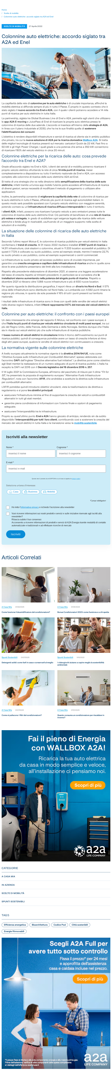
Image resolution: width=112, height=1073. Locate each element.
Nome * (9, 447)
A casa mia (7, 607)
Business (32, 492)
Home (4, 10)
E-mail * (10, 462)
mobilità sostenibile (85, 423)
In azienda (8, 885)
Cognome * (62, 447)
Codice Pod (60, 925)
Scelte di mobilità (11, 13)
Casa (15, 492)
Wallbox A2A (90, 140)
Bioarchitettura (40, 925)
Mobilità (51, 492)
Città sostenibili (80, 925)
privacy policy (76, 478)
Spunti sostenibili (9, 657)
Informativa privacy (30, 507)
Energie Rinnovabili (14, 931)
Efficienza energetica (15, 925)
